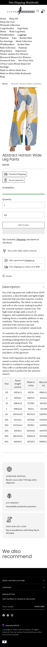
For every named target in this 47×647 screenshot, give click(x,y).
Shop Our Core (7, 21)
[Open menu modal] (3, 11)
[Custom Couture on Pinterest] (8, 615)
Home (3, 18)
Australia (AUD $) (12, 625)
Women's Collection (10, 24)
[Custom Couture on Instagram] (12, 615)
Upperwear (21, 50)
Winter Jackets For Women (14, 53)
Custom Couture (23, 629)
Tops (14, 37)
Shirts (3, 31)
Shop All (13, 18)
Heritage (4, 66)
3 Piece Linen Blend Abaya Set (15, 63)
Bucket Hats (26, 37)
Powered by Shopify (10, 634)
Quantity (6, 199)
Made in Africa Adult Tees (13, 70)
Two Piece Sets (25, 60)
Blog (2, 76)
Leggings (22, 34)
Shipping (20, 239)
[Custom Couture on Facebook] (3, 615)
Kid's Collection (7, 47)
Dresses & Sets (7, 60)
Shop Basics (6, 50)
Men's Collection (24, 41)
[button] (23, 231)
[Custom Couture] (21, 11)
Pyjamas (4, 37)
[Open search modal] (37, 11)
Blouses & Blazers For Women (15, 57)
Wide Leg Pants (17, 31)
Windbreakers (7, 34)
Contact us (29, 260)
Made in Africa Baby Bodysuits (15, 73)
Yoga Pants (22, 28)
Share (9, 276)
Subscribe (39, 606)
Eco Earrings (6, 41)
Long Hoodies (7, 28)
